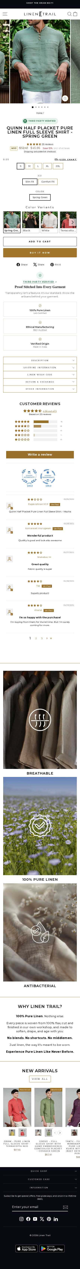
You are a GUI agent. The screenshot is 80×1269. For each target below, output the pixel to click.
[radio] (12, 222)
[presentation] (72, 222)
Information (39, 1188)
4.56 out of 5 (50, 411)
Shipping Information (40, 368)
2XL (58, 166)
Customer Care (39, 1179)
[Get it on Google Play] (51, 1248)
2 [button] (36, 638)
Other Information (40, 389)
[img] (35, 499)
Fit (40, 176)
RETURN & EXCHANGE (40, 382)
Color (40, 191)
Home (39, 113)
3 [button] (42, 638)
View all (40, 1078)
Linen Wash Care (40, 375)
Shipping (28, 151)
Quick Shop (39, 1171)
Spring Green (40, 197)
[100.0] (29, 476)
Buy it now (40, 252)
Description (40, 360)
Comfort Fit (48, 181)
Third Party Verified (38, 282)
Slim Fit (29, 181)
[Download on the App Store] (26, 1248)
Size (40, 159)
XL (47, 166)
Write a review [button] (40, 454)
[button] (34, 144)
